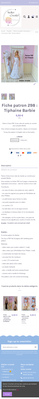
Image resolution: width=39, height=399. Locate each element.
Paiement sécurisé (9, 380)
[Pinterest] (20, 156)
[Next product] (37, 32)
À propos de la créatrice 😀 (7, 370)
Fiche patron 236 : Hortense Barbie (25, 317)
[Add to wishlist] (15, 297)
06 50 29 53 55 (6, 2)
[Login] (29, 17)
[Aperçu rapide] (15, 301)
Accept (7, 394)
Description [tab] (6, 166)
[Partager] (18, 156)
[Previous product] (36, 32)
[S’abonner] (35, 347)
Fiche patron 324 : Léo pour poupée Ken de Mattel (7, 318)
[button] (2, 309)
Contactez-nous (8, 374)
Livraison (5, 377)
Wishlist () (34, 2)
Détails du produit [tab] (9, 170)
